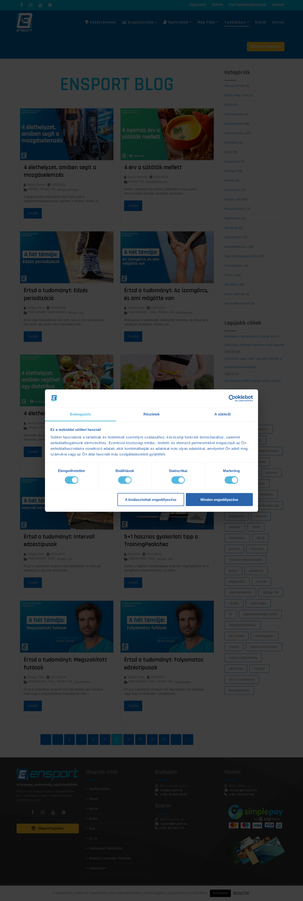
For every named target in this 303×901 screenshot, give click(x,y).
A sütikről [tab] (222, 414)
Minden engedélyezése (219, 499)
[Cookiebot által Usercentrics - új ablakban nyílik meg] (232, 398)
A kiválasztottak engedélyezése (150, 499)
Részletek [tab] (151, 414)
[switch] (125, 480)
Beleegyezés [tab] (80, 414)
